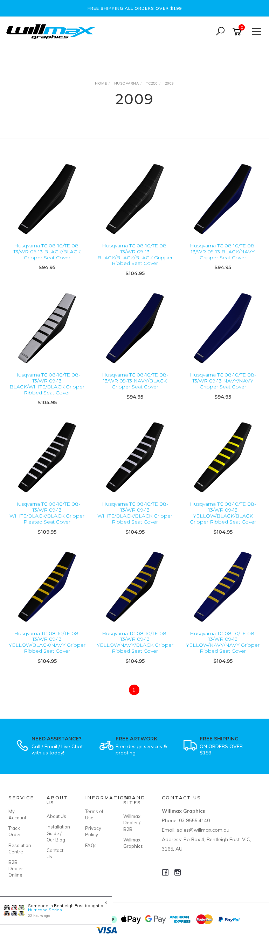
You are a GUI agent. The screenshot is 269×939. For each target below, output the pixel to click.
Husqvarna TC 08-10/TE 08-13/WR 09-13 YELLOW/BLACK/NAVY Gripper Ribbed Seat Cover (47, 642)
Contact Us (55, 853)
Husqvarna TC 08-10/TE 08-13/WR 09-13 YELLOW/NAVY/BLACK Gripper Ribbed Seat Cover (135, 642)
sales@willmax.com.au (203, 830)
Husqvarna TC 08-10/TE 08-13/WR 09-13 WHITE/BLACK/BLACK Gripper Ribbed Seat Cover (134, 513)
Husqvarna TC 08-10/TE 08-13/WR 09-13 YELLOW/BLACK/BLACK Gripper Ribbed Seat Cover (223, 513)
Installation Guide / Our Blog (58, 833)
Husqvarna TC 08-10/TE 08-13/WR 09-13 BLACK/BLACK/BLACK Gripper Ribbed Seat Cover (135, 254)
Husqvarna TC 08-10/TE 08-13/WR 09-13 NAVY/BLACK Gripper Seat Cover (135, 381)
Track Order (14, 831)
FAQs (91, 845)
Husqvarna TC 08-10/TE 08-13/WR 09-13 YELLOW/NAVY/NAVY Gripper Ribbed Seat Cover (223, 642)
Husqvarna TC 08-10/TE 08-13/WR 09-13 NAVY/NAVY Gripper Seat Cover (223, 381)
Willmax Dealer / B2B (131, 822)
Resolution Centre (19, 848)
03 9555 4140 (194, 820)
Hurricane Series (45, 909)
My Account (17, 814)
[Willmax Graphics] (52, 31)
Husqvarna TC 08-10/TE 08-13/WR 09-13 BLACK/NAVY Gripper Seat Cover (223, 251)
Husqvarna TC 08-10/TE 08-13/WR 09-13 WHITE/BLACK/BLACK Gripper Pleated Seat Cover (46, 513)
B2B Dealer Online (15, 868)
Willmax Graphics (133, 843)
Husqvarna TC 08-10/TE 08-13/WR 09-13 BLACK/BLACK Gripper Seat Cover (47, 251)
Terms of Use (94, 814)
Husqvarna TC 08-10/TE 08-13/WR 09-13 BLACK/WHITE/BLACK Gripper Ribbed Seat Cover (46, 383)
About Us (56, 816)
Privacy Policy (93, 831)
